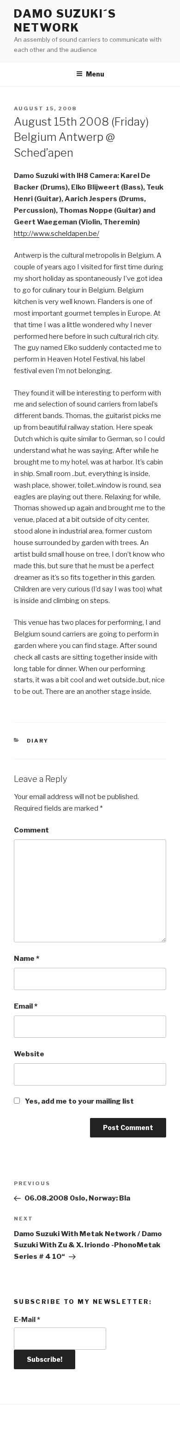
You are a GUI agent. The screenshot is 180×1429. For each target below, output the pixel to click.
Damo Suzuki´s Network (65, 20)
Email (25, 1006)
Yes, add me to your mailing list (79, 1101)
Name (26, 958)
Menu (95, 74)
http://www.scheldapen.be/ (56, 233)
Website (29, 1054)
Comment (31, 830)
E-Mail (27, 1319)
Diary (38, 740)
